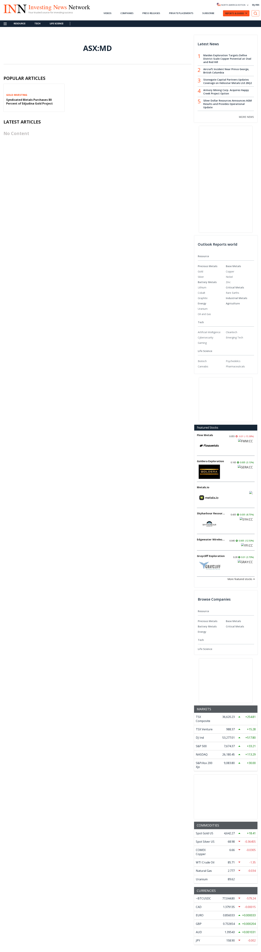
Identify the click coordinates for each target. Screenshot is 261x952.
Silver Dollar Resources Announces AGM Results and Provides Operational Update (227, 104)
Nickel (229, 276)
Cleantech (231, 332)
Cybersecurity (205, 337)
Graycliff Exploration (211, 556)
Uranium (203, 308)
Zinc (228, 282)
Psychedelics (233, 361)
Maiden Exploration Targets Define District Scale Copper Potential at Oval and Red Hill (227, 59)
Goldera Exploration (210, 461)
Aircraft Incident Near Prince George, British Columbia (226, 70)
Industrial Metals (236, 298)
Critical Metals (235, 287)
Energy (202, 303)
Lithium (202, 287)
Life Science (57, 23)
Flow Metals (205, 435)
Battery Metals (207, 282)
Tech (37, 23)
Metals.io (203, 487)
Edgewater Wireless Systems (211, 539)
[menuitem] (212, 271)
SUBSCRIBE (208, 13)
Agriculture (233, 303)
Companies (127, 13)
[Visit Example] (255, 13)
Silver (201, 276)
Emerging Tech (234, 337)
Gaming (202, 342)
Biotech (202, 361)
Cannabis (203, 366)
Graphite (203, 298)
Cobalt (201, 292)
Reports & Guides (234, 13)
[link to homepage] (13, 8)
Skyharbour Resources (211, 513)
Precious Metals (207, 266)
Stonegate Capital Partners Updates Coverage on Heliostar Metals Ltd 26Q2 (227, 81)
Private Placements (181, 13)
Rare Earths (232, 292)
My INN (255, 4)
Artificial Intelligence (209, 332)
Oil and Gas (204, 314)
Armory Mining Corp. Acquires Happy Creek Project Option (226, 91)
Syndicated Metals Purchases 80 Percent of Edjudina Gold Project (29, 101)
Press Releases (151, 13)
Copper (230, 271)
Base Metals (233, 266)
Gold (200, 271)
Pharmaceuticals (235, 366)
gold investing (16, 95)
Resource (19, 23)
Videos (108, 13)
